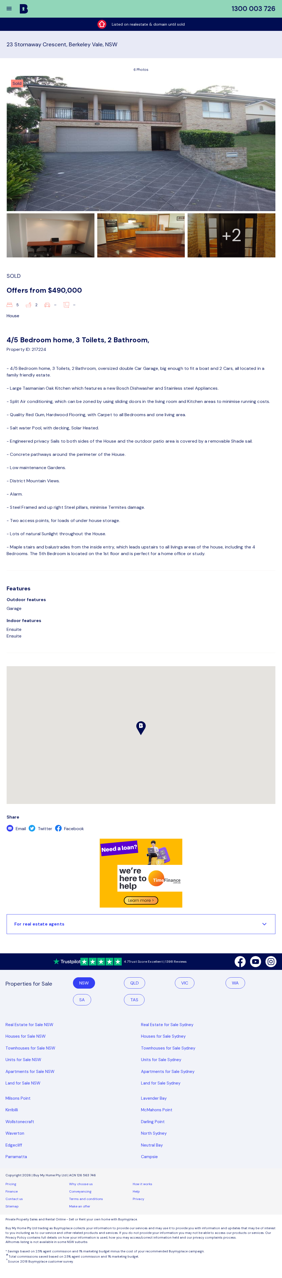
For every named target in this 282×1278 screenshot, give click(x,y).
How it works (142, 1184)
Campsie (149, 1156)
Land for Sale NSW (23, 1083)
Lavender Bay (154, 1098)
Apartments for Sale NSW (30, 1071)
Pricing (11, 1184)
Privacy (138, 1199)
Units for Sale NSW (23, 1059)
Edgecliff (14, 1145)
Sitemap (12, 1206)
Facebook (73, 829)
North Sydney (154, 1133)
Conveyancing (80, 1191)
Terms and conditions (86, 1199)
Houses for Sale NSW (26, 1036)
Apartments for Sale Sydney (167, 1071)
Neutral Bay (152, 1145)
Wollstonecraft (20, 1121)
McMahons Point (156, 1110)
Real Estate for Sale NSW (29, 1024)
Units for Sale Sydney (161, 1059)
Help (136, 1191)
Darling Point (153, 1121)
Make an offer (79, 1206)
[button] (13, 9)
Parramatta (16, 1156)
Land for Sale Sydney (160, 1083)
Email (20, 829)
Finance (12, 1191)
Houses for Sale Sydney (163, 1036)
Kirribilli (12, 1110)
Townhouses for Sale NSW (30, 1048)
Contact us (14, 1199)
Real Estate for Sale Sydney (167, 1024)
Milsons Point (18, 1098)
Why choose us (81, 1184)
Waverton (15, 1133)
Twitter (44, 829)
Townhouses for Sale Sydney (168, 1048)
